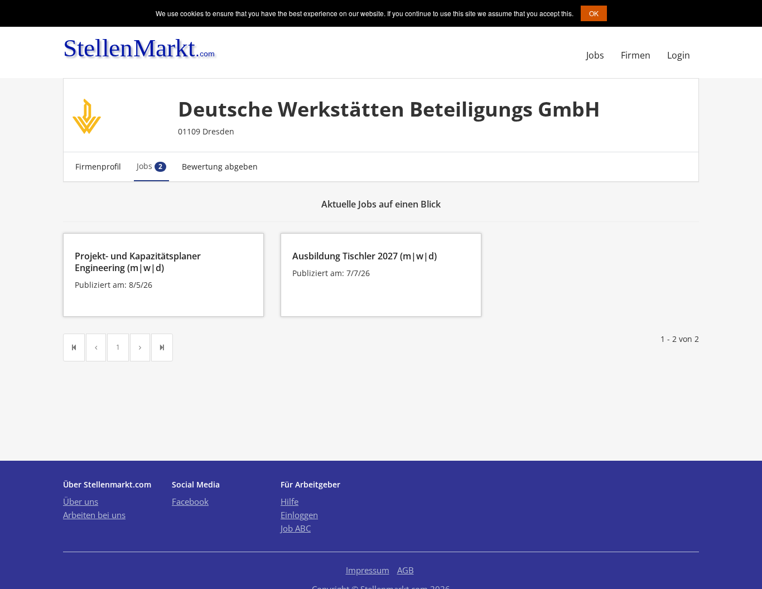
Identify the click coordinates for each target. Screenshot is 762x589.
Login (678, 55)
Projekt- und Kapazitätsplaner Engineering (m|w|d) (138, 262)
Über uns (80, 501)
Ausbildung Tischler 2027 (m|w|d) (364, 256)
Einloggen (299, 514)
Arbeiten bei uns (94, 514)
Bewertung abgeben (220, 166)
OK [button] (594, 13)
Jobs (595, 55)
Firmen (635, 55)
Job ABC (296, 528)
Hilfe (289, 501)
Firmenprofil (98, 166)
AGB (405, 570)
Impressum (367, 570)
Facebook (190, 501)
